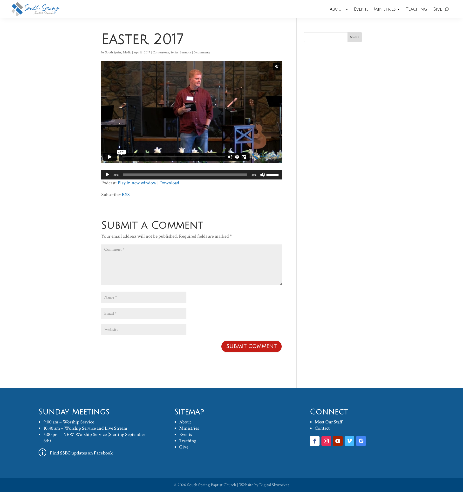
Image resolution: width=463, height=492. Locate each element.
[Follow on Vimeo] (349, 441)
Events (361, 9)
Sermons (185, 52)
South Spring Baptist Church (211, 485)
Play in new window (137, 183)
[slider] (273, 174)
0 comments (202, 52)
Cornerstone (161, 52)
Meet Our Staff (328, 422)
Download (169, 183)
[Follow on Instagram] (326, 441)
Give (437, 9)
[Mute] (262, 174)
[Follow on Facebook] (315, 441)
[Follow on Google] (361, 441)
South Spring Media (118, 52)
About (337, 9)
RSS (126, 195)
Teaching (416, 9)
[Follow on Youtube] (338, 441)
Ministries (385, 9)
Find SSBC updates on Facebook (81, 453)
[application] (191, 174)
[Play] (107, 174)
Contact (322, 428)
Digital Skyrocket (274, 485)
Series (174, 52)
